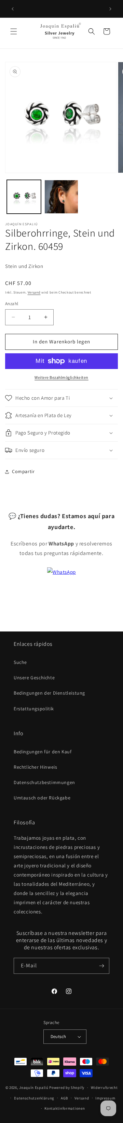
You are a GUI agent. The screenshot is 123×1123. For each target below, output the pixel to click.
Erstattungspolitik (34, 709)
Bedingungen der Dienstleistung (49, 693)
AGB (64, 1098)
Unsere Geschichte (34, 677)
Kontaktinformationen (64, 1108)
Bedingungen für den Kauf (42, 752)
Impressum (105, 1098)
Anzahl (11, 304)
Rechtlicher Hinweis (35, 767)
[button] (13, 31)
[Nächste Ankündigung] (110, 8)
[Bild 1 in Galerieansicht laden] (24, 197)
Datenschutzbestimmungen (44, 782)
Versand (34, 292)
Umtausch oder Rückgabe (42, 798)
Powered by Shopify (66, 1087)
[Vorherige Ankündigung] (12, 8)
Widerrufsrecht (104, 1087)
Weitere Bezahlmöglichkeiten (61, 377)
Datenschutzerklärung (34, 1098)
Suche (20, 662)
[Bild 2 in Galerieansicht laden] (61, 197)
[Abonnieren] (101, 966)
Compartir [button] (23, 471)
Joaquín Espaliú (34, 1087)
